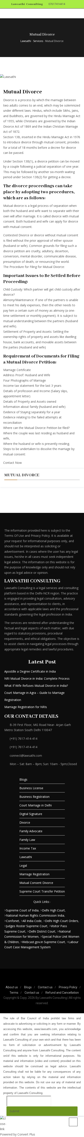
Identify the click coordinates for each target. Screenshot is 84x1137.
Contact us (45, 987)
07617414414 (56, 4)
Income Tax (27, 848)
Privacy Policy (68, 987)
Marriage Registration (34, 874)
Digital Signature (30, 814)
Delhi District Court (42, 931)
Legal (23, 865)
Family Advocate (30, 831)
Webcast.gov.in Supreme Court (43, 942)
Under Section (13, 161)
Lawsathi (25, 857)
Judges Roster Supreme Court (26, 926)
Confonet (12, 921)
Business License (31, 788)
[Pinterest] (42, 980)
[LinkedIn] (35, 980)
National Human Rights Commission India (35, 915)
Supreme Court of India (22, 910)
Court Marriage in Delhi (35, 805)
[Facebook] (29, 980)
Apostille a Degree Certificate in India (30, 671)
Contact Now (12, 463)
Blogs (23, 779)
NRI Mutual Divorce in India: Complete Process (37, 678)
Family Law (27, 840)
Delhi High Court (53, 910)
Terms (13, 992)
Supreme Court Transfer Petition (42, 891)
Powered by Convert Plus (17, 1134)
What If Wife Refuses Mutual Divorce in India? (36, 686)
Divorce (24, 822)
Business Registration (34, 797)
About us (12, 987)
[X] (49, 980)
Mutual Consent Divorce (36, 883)
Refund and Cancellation (62, 992)
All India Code (32, 921)
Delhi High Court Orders (61, 921)
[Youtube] (55, 980)
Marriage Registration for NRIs (25, 707)
